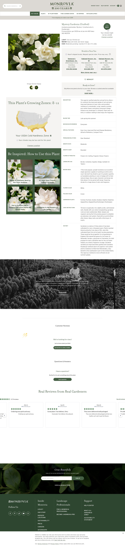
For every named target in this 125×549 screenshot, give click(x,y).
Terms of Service (43, 543)
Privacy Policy (55, 543)
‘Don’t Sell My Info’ (59, 540)
